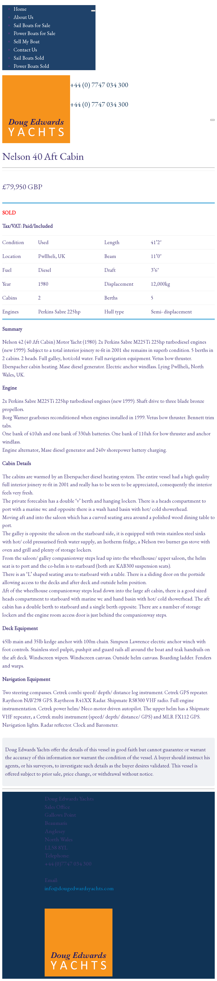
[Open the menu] (212, 120)
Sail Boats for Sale (32, 25)
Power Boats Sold (31, 66)
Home (20, 9)
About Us (23, 17)
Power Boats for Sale (34, 33)
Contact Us (25, 49)
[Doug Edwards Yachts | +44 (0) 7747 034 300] (36, 141)
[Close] (93, 11)
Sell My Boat (27, 41)
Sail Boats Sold (29, 58)
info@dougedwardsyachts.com (79, 888)
